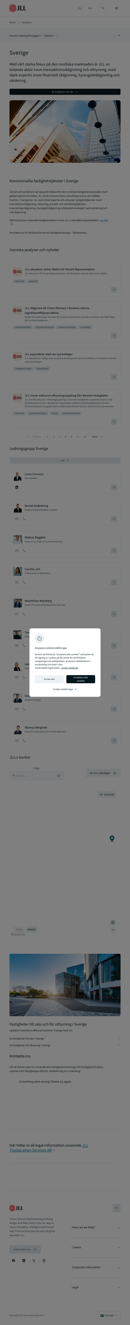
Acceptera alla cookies (81, 679)
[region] (65, 662)
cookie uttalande (69, 668)
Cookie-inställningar (65, 689)
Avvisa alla (49, 679)
